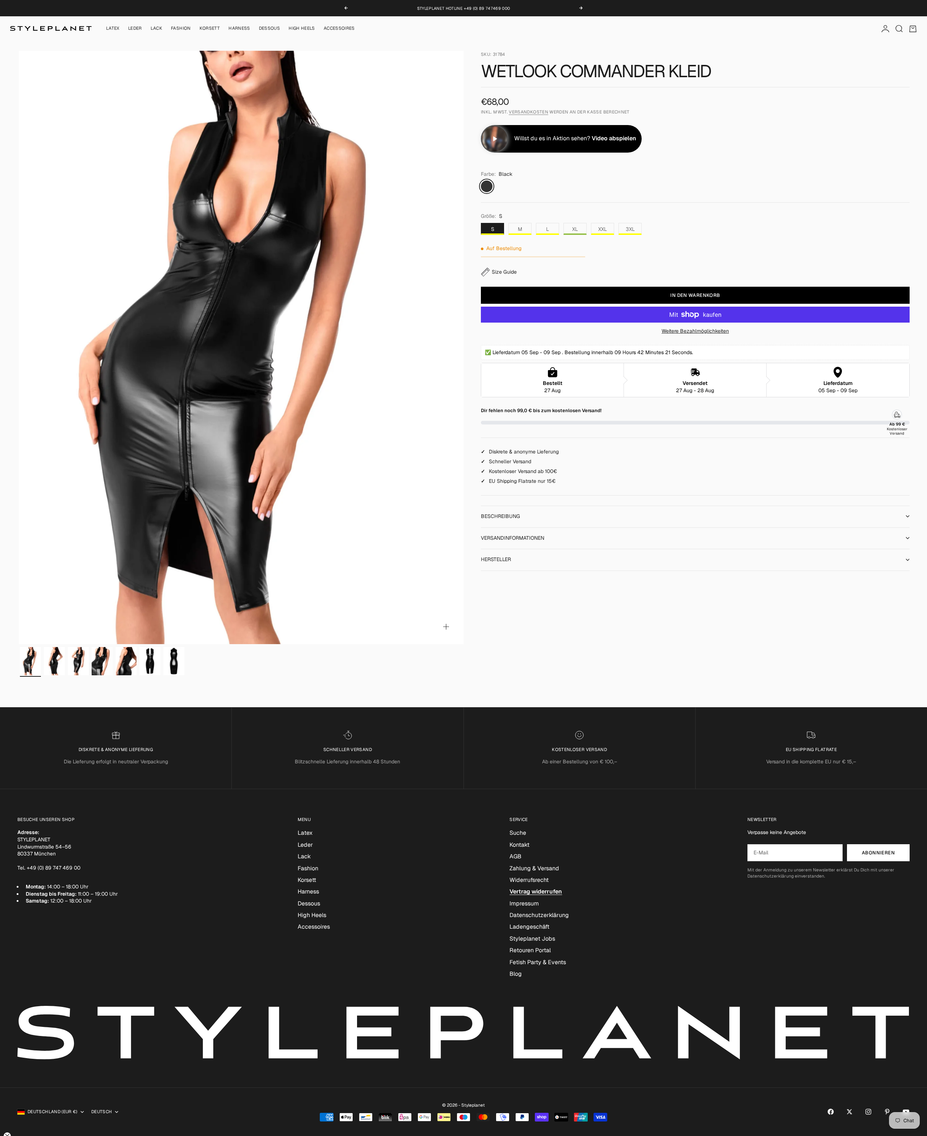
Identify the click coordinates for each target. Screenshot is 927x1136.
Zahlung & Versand (534, 868)
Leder (135, 29)
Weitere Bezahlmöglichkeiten (695, 331)
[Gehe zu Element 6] (149, 661)
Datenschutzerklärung (539, 915)
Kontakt (519, 845)
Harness (239, 29)
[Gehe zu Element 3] (78, 661)
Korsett (210, 29)
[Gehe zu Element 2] (54, 661)
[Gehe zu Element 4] (102, 661)
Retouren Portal (530, 950)
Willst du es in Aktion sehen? (575, 138)
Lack (156, 29)
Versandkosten (528, 112)
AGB (515, 856)
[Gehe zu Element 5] (126, 661)
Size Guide (504, 272)
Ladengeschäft (529, 926)
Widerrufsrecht (529, 880)
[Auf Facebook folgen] (830, 1111)
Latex (112, 29)
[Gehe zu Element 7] (173, 661)
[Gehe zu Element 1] (30, 661)
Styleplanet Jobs (532, 938)
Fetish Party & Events (537, 962)
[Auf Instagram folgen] (868, 1111)
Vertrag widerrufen (535, 891)
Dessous (269, 29)
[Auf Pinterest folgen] (887, 1111)
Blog (515, 974)
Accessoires (339, 29)
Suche (517, 833)
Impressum (524, 903)
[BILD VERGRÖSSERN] (446, 626)
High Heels (302, 29)
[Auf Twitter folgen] (849, 1111)
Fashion (181, 29)
